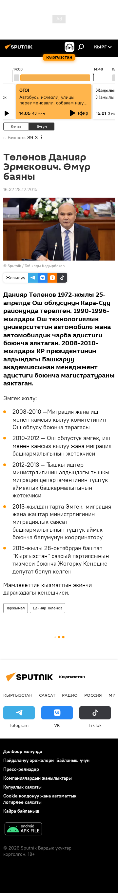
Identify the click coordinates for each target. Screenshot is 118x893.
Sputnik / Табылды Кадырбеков (36, 265)
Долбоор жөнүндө (22, 751)
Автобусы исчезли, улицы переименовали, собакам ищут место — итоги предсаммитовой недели (53, 105)
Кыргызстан (17, 695)
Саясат (47, 695)
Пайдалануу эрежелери (28, 760)
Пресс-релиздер (21, 769)
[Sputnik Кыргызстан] (19, 49)
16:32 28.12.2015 (20, 189)
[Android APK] (23, 829)
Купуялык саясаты (22, 787)
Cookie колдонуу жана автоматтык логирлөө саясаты (39, 799)
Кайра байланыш (21, 811)
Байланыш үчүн (72, 760)
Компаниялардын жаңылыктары (37, 778)
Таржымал (15, 607)
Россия (93, 695)
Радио (70, 695)
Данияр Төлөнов (47, 607)
